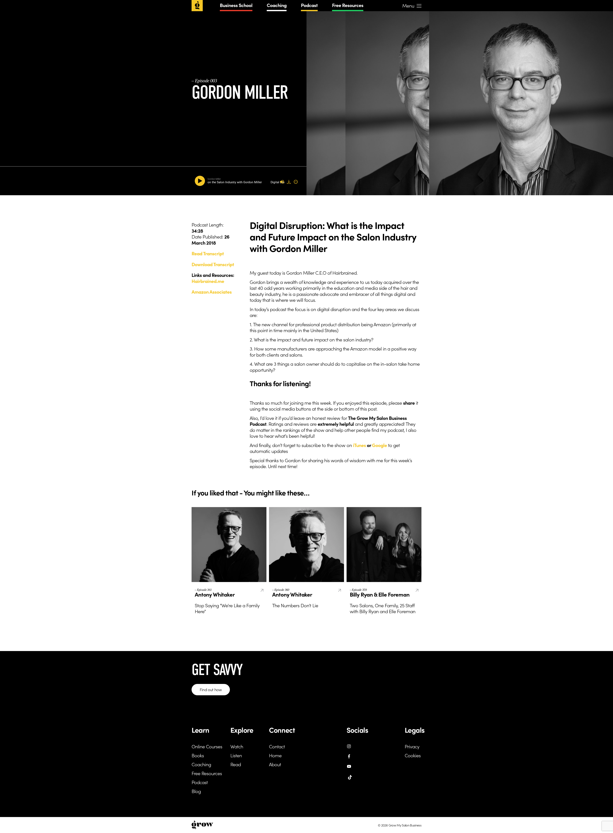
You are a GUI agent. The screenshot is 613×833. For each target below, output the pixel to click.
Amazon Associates (212, 291)
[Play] (200, 180)
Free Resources (347, 5)
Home (275, 755)
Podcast (309, 5)
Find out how (211, 689)
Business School (236, 5)
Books (198, 755)
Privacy (412, 746)
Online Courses (207, 746)
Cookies (413, 755)
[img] (296, 182)
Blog (196, 791)
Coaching (277, 5)
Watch (236, 746)
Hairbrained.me (208, 281)
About (275, 764)
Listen (236, 755)
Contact (277, 746)
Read (235, 764)
